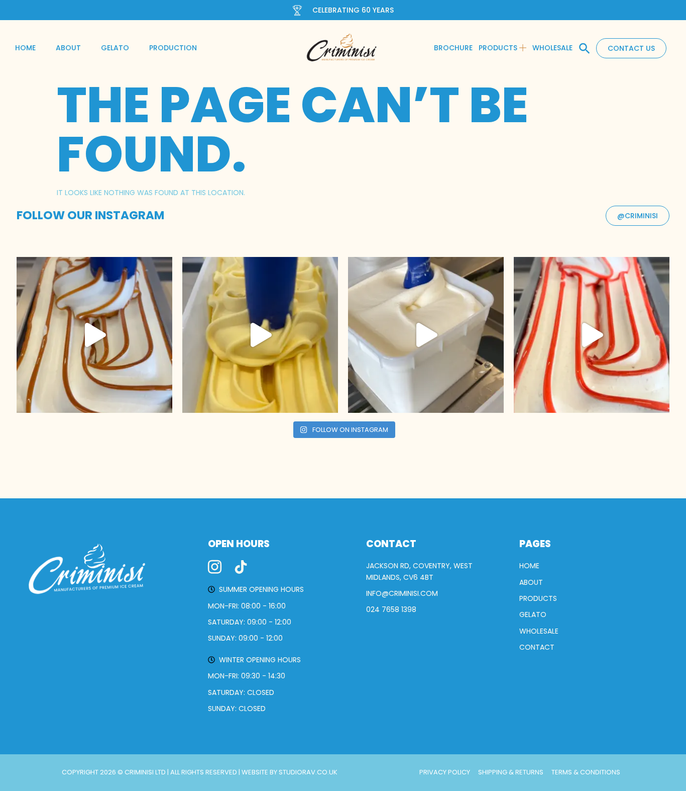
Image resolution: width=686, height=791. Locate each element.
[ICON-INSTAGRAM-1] (214, 567)
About (68, 48)
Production (173, 48)
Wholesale (552, 48)
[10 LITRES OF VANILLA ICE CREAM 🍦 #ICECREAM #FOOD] (426, 335)
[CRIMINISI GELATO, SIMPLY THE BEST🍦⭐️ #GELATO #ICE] (591, 335)
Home (25, 48)
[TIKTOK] (241, 567)
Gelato (115, 48)
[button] (585, 48)
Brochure (453, 48)
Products (498, 48)
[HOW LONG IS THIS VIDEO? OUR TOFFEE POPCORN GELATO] (94, 335)
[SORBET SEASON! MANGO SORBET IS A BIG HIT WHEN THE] (260, 335)
